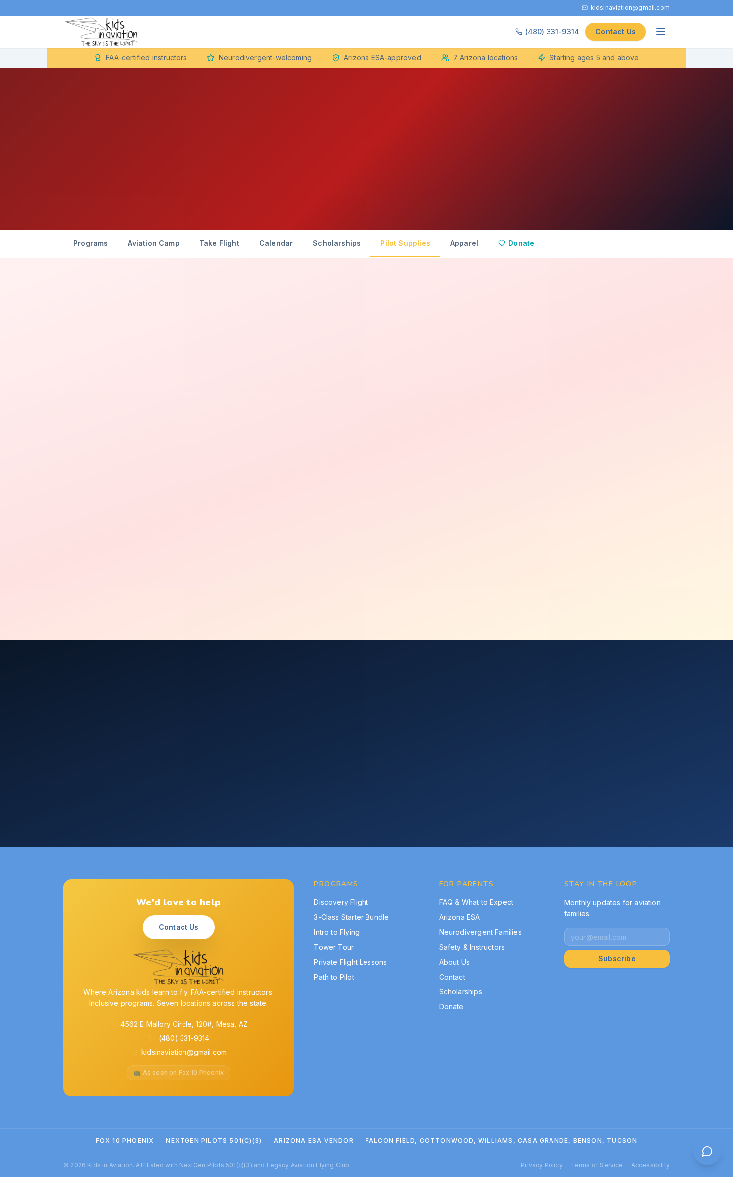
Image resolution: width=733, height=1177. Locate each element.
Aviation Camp (153, 243)
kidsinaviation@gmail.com (630, 7)
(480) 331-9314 (552, 31)
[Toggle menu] (661, 32)
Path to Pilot (334, 977)
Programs (90, 243)
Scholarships (337, 243)
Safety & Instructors (472, 947)
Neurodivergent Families (480, 932)
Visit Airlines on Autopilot (380, 806)
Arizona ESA (459, 917)
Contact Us (615, 31)
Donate (521, 243)
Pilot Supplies (405, 243)
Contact (452, 977)
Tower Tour (334, 947)
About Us (454, 962)
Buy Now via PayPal (212, 408)
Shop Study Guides (267, 806)
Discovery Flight (341, 902)
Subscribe (617, 958)
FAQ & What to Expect (476, 902)
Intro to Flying (337, 932)
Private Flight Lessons (350, 962)
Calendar (276, 243)
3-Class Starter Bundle (351, 917)
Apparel (464, 243)
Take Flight (219, 243)
